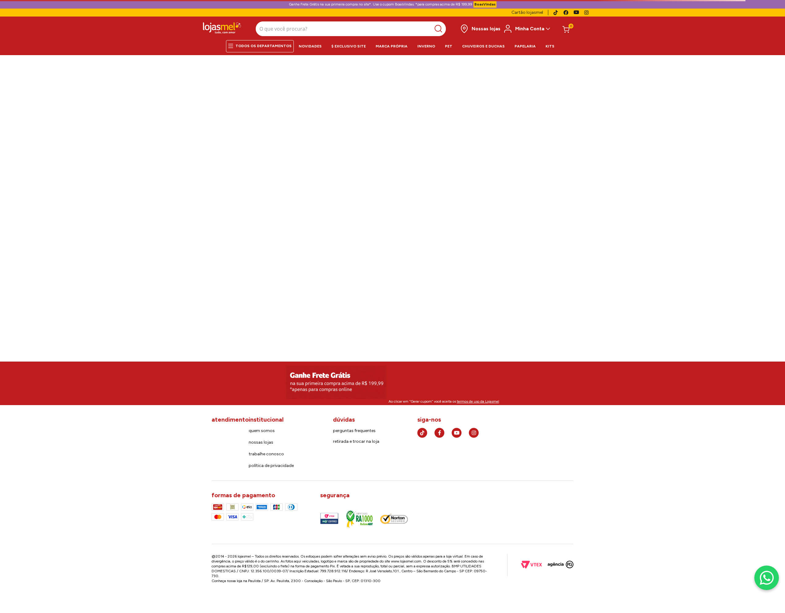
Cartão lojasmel (527, 12)
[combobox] (351, 28)
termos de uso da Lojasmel (478, 401)
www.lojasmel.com (406, 561)
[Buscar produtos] (440, 28)
